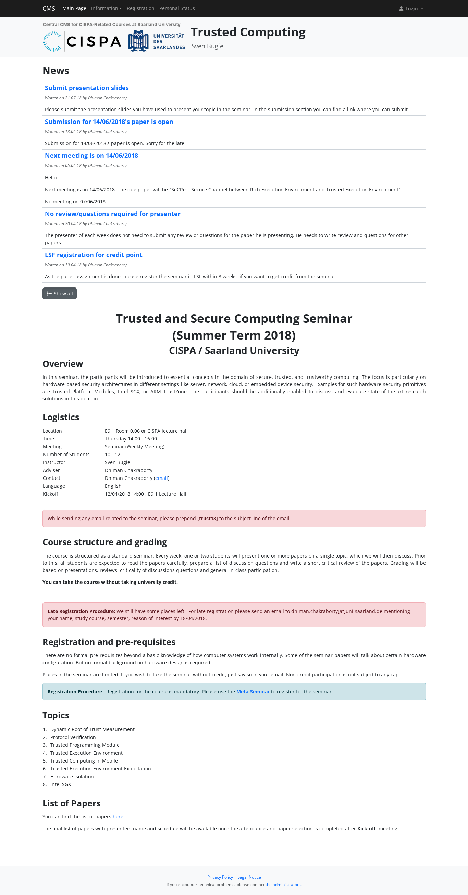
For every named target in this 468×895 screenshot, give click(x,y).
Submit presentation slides (87, 88)
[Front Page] (114, 36)
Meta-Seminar (253, 691)
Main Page (74, 8)
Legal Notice (249, 877)
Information (104, 8)
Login (411, 8)
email (161, 478)
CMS (48, 8)
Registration (141, 8)
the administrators (283, 884)
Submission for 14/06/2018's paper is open (109, 121)
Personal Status (177, 8)
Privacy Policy (220, 877)
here (118, 816)
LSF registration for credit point (94, 255)
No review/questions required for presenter (113, 213)
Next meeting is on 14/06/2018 (91, 155)
